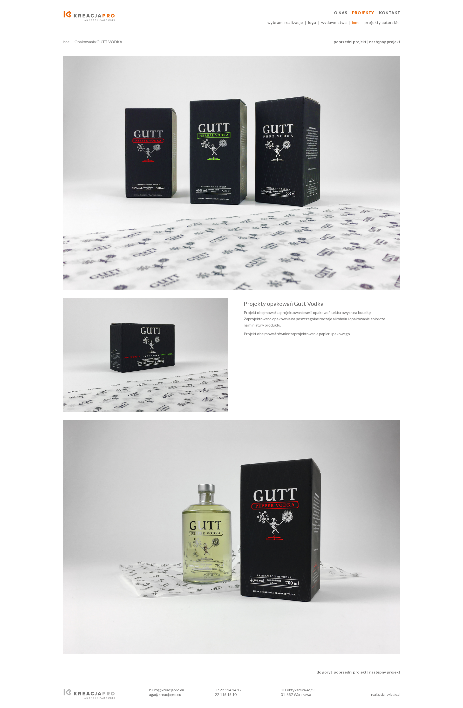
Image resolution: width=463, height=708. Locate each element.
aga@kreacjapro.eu (165, 694)
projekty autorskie (382, 22)
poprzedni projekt (350, 41)
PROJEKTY (363, 12)
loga (312, 22)
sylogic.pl (393, 694)
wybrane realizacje (285, 22)
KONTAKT (389, 12)
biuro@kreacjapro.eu (166, 690)
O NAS (340, 12)
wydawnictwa (334, 22)
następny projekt (384, 41)
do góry (324, 672)
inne (356, 22)
